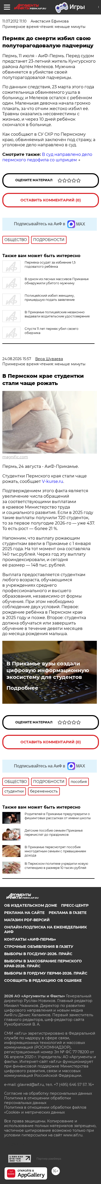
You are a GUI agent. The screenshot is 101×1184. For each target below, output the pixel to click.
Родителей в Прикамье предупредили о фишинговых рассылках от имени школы (58, 816)
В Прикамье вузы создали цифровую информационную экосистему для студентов (47, 670)
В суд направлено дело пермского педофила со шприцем (47, 157)
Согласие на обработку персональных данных (48, 1093)
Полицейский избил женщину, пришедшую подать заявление (50, 298)
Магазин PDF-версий (27, 920)
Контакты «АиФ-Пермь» (30, 939)
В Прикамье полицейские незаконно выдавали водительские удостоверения (57, 314)
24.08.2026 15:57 (16, 359)
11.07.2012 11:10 (14, 21)
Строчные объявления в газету (38, 946)
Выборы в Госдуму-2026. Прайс (38, 953)
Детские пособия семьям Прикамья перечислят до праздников (54, 833)
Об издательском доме (30, 905)
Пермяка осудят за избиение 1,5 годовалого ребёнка (50, 264)
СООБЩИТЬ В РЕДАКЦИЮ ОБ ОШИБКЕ (43, 980)
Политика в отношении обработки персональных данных (37, 1100)
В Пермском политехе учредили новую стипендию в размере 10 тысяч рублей (56, 866)
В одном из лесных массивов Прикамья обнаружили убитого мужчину (57, 281)
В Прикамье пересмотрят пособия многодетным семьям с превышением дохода (55, 851)
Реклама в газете (67, 912)
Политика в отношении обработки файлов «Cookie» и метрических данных (45, 1109)
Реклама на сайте (24, 912)
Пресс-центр (75, 905)
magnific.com (15, 457)
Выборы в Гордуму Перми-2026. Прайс (45, 973)
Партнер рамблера (49, 1158)
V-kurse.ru (52, 481)
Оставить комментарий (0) (50, 200)
